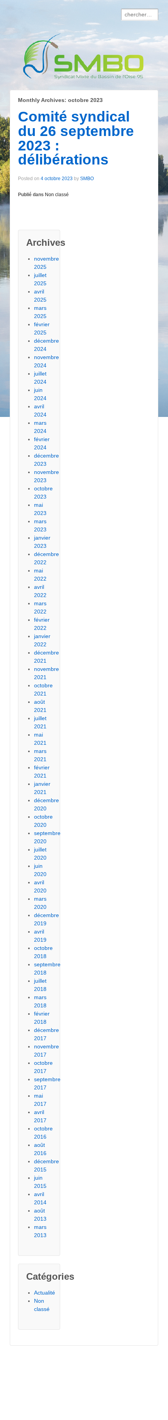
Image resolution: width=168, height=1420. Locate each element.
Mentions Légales (34, 1405)
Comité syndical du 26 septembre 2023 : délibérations (76, 138)
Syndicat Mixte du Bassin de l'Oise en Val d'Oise (32, 1376)
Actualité (44, 1292)
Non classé (57, 194)
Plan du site (43, 1413)
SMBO (87, 178)
